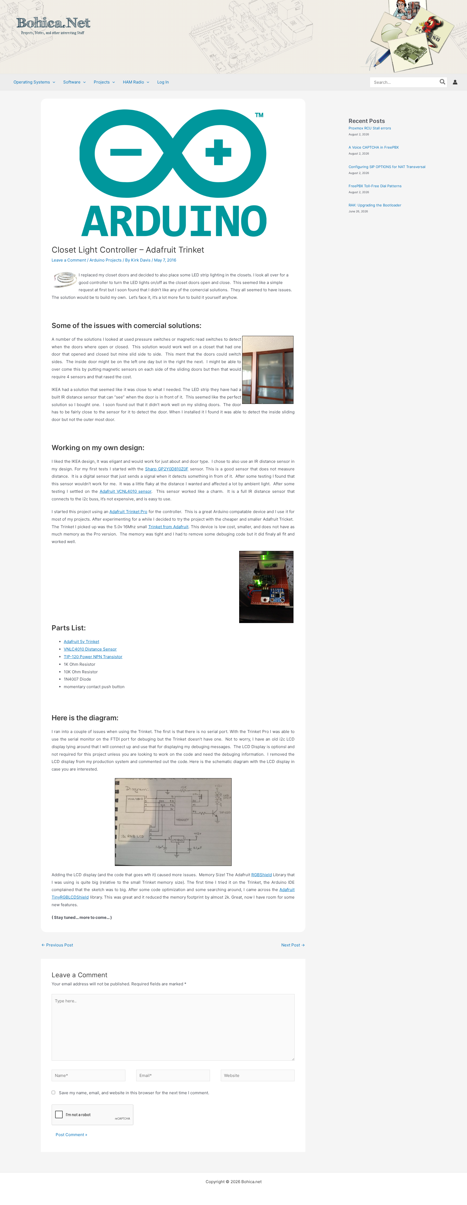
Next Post (293, 945)
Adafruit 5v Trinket (81, 641)
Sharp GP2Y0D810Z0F (166, 468)
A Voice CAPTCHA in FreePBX (374, 147)
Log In (163, 82)
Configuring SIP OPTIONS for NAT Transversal (387, 167)
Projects (102, 82)
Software (72, 82)
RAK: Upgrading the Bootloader (375, 205)
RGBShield (261, 874)
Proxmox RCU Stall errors (370, 128)
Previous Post (57, 945)
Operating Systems (32, 82)
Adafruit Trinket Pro (128, 511)
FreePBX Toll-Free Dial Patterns (375, 186)
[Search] (443, 82)
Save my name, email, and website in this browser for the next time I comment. (134, 1092)
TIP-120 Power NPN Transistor (93, 656)
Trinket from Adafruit (168, 526)
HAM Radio (133, 82)
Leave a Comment (69, 260)
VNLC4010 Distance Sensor (90, 649)
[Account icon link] (455, 82)
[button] (52, 82)
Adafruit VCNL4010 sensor (126, 491)
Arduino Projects (105, 260)
